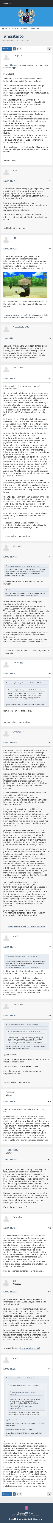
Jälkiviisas (17, 545)
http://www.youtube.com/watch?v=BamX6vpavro (25, 428)
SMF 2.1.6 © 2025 (18, 1515)
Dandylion (18, 1217)
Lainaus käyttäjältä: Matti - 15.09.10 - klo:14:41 (23, 1024)
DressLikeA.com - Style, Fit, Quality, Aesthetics (26, 926)
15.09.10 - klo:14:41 (9, 947)
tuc (14, 237)
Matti (15, 936)
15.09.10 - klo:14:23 (9, 378)
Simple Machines (32, 1515)
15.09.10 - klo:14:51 (9, 1015)
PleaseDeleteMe (21, 327)
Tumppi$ (17, 55)
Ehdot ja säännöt (23, 1519)
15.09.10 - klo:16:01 (9, 1159)
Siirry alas (6, 49)
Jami (15, 1280)
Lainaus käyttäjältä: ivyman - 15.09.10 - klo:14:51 (23, 1378)
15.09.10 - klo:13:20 (9, 249)
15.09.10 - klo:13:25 (9, 338)
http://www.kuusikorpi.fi (30, 1348)
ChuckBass (18, 731)
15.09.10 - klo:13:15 (9, 181)
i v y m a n (18, 367)
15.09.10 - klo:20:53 (9, 1292)
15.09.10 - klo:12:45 (9, 65)
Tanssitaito (13, 36)
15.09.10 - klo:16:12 (9, 1228)
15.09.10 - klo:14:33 (9, 557)
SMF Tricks (29, 1513)
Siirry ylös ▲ (37, 1519)
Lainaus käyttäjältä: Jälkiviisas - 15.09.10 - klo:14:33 (24, 683)
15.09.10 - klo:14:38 (9, 673)
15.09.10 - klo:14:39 (9, 742)
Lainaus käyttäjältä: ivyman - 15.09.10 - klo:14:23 (23, 566)
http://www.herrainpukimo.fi (15, 315)
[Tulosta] (49, 49)
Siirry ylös (6, 1494)
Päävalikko (7, 3)
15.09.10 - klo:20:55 (9, 1369)
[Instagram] (26, 1508)
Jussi (15, 170)
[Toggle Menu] (49, 3)
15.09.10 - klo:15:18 (9, 1101)
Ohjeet (11, 1519)
